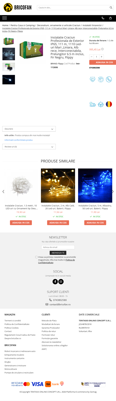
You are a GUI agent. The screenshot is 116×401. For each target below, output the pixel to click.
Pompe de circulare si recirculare (19, 372)
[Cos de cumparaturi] (110, 18)
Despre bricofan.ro (13, 338)
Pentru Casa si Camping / (24, 25)
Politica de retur (49, 331)
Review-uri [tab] (11, 146)
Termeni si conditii (13, 320)
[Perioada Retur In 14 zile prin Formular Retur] (101, 79)
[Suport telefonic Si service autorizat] (109, 79)
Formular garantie (50, 338)
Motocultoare (11, 369)
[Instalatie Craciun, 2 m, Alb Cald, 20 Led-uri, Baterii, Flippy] (58, 185)
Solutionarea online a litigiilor (55, 345)
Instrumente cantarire (14, 358)
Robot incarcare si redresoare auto (20, 351)
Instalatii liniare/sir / (93, 25)
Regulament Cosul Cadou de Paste (20, 335)
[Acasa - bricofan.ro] (17, 7)
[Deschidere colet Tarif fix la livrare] (101, 104)
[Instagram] (61, 281)
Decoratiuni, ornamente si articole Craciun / (59, 25)
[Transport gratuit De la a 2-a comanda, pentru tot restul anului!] (93, 104)
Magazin (10, 314)
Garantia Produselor (51, 327)
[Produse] (5, 19)
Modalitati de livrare (51, 324)
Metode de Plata (49, 320)
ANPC (44, 349)
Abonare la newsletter (51, 342)
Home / (6, 25)
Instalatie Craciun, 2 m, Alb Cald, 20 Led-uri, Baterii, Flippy (58, 207)
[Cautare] (111, 7)
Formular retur (48, 335)
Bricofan (10, 345)
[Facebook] (55, 281)
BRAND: (57, 63)
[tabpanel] (31, 49)
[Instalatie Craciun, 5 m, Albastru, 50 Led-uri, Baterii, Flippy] (95, 185)
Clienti (46, 314)
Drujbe (8, 362)
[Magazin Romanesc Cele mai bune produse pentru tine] (109, 104)
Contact (8, 331)
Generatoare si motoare (15, 365)
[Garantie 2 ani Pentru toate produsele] (93, 79)
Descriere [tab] (9, 128)
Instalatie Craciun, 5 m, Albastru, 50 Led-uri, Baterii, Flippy (95, 207)
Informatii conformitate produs (19, 140)
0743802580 (60, 300)
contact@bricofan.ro (60, 304)
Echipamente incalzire (14, 354)
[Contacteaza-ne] (103, 18)
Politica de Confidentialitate (17, 324)
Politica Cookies (12, 327)
